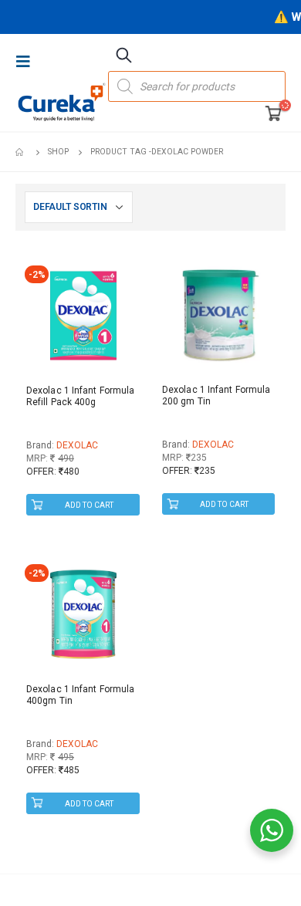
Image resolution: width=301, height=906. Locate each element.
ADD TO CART (89, 505)
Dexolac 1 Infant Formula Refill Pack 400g (80, 396)
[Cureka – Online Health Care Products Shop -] (61, 101)
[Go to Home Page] (20, 152)
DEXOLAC (77, 445)
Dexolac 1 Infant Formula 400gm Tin (80, 695)
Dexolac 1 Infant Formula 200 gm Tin (216, 395)
